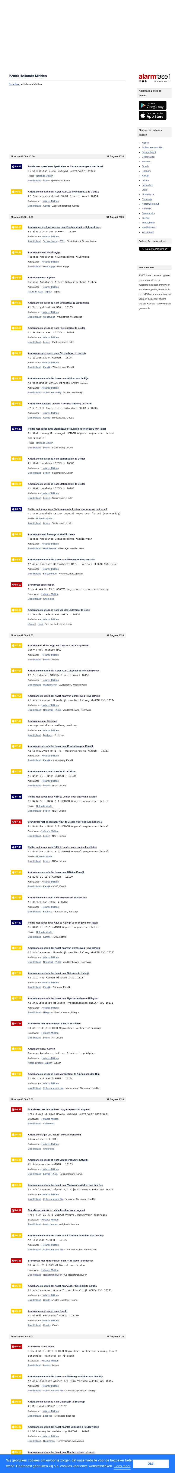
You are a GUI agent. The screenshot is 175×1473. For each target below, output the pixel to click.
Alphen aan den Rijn (152, 147)
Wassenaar (148, 232)
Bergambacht (149, 152)
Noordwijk (147, 199)
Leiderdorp (147, 185)
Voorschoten (148, 222)
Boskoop (146, 161)
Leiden (145, 180)
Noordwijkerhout (150, 204)
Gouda (145, 166)
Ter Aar (145, 218)
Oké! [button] (151, 1463)
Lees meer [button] (122, 1466)
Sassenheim (148, 213)
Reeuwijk (146, 208)
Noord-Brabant (35, 291)
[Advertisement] (67, 120)
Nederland (14, 84)
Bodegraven (148, 157)
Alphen (145, 142)
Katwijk (145, 175)
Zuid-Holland (34, 180)
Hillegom (146, 171)
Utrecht (32, 624)
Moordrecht (148, 194)
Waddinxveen (149, 227)
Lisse (144, 189)
